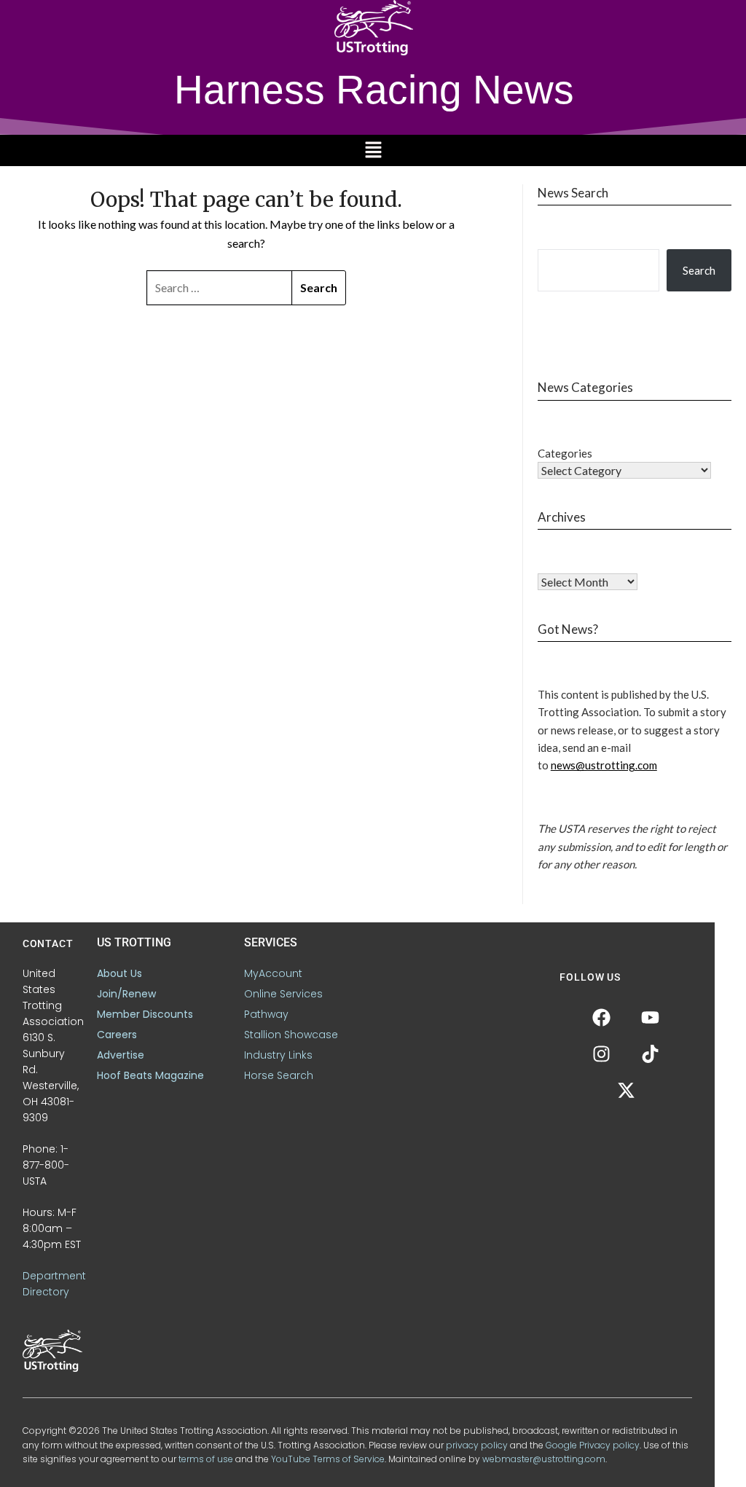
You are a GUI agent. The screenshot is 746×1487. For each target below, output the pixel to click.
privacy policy (477, 1445)
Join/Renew (126, 993)
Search (699, 270)
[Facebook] (602, 1017)
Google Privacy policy (593, 1445)
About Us (119, 973)
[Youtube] (650, 1017)
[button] (373, 150)
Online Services (283, 993)
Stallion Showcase (291, 1034)
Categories (565, 453)
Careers (117, 1034)
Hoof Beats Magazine (150, 1075)
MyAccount (273, 973)
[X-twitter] (626, 1090)
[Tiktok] (650, 1053)
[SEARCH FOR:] (219, 287)
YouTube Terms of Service (328, 1459)
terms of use (205, 1459)
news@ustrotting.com (604, 765)
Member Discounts (145, 1014)
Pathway (266, 1014)
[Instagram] (602, 1053)
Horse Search (278, 1075)
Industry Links (278, 1055)
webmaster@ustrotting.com (543, 1459)
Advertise (120, 1055)
